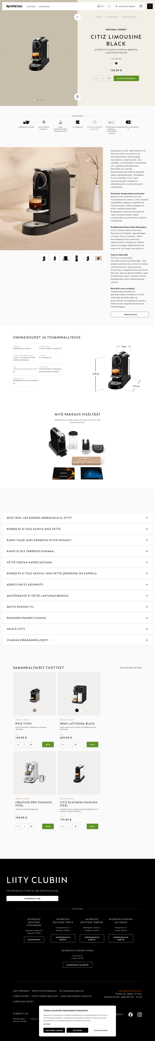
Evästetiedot (21, 996)
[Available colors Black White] (79, 693)
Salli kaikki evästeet (54, 1030)
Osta (48, 745)
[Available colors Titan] (34, 693)
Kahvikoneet (112, 17)
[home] (13, 6)
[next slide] (70, 53)
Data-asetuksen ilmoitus (76, 996)
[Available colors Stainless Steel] (34, 772)
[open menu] (150, 6)
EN (102, 6)
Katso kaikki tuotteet (131, 668)
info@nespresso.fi (130, 991)
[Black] (77, 710)
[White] (81, 710)
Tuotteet (31, 7)
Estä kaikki (77, 1030)
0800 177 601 (134, 994)
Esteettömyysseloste (45, 996)
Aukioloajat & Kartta (63, 938)
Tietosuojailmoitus (71, 991)
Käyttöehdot (21, 991)
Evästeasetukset (101, 1030)
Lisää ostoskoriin (126, 78)
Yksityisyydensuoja (44, 991)
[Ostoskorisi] (141, 6)
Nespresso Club (32, 899)
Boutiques (44, 7)
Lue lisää (46, 1024)
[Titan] (34, 710)
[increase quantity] (109, 78)
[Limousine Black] (116, 63)
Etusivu (99, 17)
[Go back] (77, 17)
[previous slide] (5, 53)
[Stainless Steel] (34, 789)
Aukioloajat (34, 940)
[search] (109, 6)
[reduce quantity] (96, 78)
